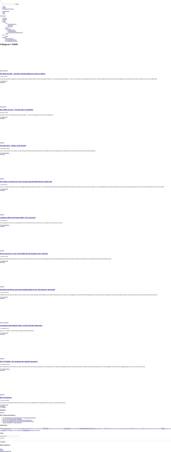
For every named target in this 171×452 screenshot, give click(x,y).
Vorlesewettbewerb (12, 31)
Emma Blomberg (5, 153)
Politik (1, 70)
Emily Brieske (5, 333)
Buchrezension (28, 428)
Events (4, 20)
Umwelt (16, 430)
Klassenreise (107, 428)
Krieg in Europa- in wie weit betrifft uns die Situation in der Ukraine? (24, 253)
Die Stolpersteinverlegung (10, 39)
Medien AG (10, 25)
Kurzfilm (137, 428)
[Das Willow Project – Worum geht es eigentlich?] (17, 105)
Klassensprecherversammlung (117, 428)
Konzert (133, 428)
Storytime (8, 430)
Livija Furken (5, 297)
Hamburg (77, 428)
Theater (13, 430)
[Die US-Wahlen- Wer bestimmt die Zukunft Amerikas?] (17, 357)
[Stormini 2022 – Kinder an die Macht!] (17, 141)
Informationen (85, 428)
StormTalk (5, 19)
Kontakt (4, 7)
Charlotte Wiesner (6, 369)
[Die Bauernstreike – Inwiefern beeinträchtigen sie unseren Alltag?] (17, 69)
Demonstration (40, 428)
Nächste (4, 407)
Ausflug (15, 428)
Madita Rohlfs (5, 189)
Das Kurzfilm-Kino (9, 38)
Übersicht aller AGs (12, 24)
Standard (5, 70)
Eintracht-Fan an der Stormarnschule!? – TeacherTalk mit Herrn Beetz (21, 417)
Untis (4, 13)
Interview (93, 428)
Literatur (146, 428)
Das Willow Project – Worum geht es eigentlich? (16, 110)
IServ (4, 12)
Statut (6, 36)
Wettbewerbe (8, 29)
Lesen (142, 428)
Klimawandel (3, 106)
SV (3, 35)
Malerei (150, 428)
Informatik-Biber (11, 30)
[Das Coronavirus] (17, 393)
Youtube (35, 430)
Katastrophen (99, 428)
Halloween (73, 428)
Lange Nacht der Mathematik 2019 (15, 32)
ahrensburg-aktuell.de (7, 422)
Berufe (22, 428)
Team (4, 6)
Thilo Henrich (5, 405)
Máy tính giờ (5, 420)
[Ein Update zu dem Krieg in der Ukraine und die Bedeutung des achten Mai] (17, 177)
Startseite (4, 18)
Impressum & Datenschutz (8, 9)
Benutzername (3, 436)
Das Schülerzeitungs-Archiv (11, 41)
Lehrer (140, 428)
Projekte (4, 37)
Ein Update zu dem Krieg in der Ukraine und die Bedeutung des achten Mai (26, 181)
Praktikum (166, 428)
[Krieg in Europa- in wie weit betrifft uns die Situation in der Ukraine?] (17, 249)
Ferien (53, 428)
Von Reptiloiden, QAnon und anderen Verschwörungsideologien (20, 421)
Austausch (18, 428)
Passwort (2, 438)
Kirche (103, 428)
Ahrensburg (7, 428)
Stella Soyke (4, 81)
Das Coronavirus (6, 397)
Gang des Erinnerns (59, 428)
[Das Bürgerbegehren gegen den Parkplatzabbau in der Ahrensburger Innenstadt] (17, 285)
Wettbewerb (26, 430)
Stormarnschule (6, 11)
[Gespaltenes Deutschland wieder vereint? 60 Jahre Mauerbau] (17, 321)
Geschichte (67, 428)
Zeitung (38, 430)
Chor (33, 428)
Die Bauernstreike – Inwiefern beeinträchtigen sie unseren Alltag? (22, 74)
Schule (4, 21)
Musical (152, 428)
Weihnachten (20, 430)
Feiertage (50, 428)
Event (45, 428)
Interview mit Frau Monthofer (15, 419)
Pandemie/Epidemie (157, 428)
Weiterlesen (2, 82)
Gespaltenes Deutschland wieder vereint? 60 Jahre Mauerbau (21, 325)
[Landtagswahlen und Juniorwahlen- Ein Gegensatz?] (17, 213)
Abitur (6, 33)
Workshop (32, 430)
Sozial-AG (10, 26)
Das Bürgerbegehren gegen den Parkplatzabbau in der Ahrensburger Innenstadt (27, 289)
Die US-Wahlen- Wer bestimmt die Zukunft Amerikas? (19, 361)
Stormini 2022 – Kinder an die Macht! (13, 145)
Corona (35, 428)
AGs (6, 23)
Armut (12, 428)
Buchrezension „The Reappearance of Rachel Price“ (21, 420)
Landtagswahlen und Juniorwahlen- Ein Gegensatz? (18, 217)
